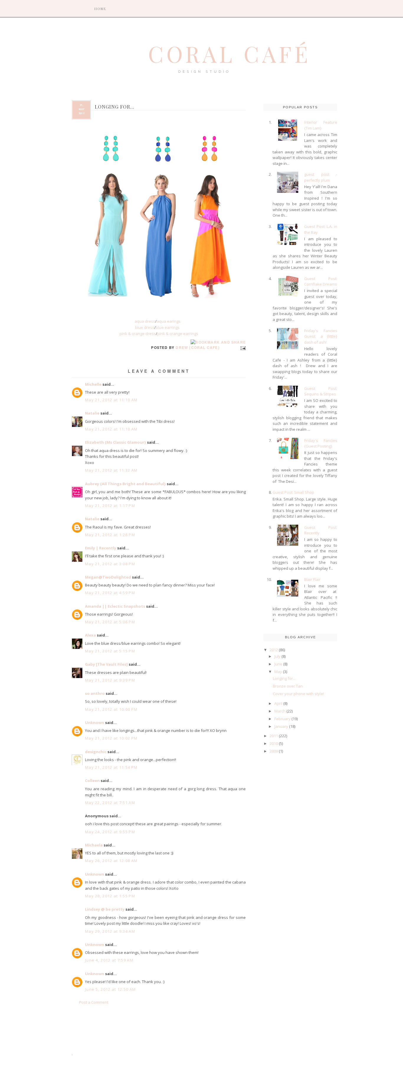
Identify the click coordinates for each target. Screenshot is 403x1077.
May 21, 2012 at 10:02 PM (111, 738)
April (278, 703)
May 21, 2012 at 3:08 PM (110, 563)
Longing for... (284, 678)
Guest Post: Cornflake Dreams (320, 281)
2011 (274, 735)
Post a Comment (93, 1002)
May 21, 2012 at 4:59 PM (110, 592)
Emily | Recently (100, 548)
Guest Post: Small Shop (293, 492)
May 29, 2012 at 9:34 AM (110, 931)
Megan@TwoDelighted (108, 577)
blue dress (144, 327)
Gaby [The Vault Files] (106, 664)
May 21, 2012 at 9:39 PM (110, 680)
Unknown (94, 722)
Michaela (94, 845)
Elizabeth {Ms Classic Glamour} (115, 442)
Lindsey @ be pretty (104, 909)
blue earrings (168, 327)
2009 (274, 751)
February (282, 718)
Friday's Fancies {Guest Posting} (320, 443)
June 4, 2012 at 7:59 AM (109, 960)
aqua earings (169, 321)
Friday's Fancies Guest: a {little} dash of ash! (320, 336)
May (278, 671)
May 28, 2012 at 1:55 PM (110, 896)
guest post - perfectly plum (320, 177)
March (280, 711)
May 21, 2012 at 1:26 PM (110, 534)
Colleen (92, 780)
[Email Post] (242, 347)
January (281, 726)
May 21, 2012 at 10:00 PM (111, 709)
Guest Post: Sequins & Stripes (320, 391)
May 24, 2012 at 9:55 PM (110, 831)
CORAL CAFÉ (229, 53)
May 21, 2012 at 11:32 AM (111, 470)
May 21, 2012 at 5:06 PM (110, 621)
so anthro (95, 693)
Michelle (93, 384)
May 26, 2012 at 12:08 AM (111, 860)
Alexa (90, 635)
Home (100, 9)
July (277, 656)
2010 (274, 743)
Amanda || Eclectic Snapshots (115, 606)
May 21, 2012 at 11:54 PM (111, 767)
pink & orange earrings (177, 333)
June (278, 664)
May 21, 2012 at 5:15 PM (110, 651)
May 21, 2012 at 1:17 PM (110, 505)
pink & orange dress (137, 333)
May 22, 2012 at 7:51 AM (110, 802)
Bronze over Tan (288, 686)
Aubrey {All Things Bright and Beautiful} (125, 483)
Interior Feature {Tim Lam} (320, 125)
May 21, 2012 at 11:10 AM (111, 399)
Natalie (92, 413)
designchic (96, 751)
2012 (274, 649)
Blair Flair (312, 579)
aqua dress (145, 321)
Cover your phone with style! (298, 693)
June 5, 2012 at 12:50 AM (110, 989)
